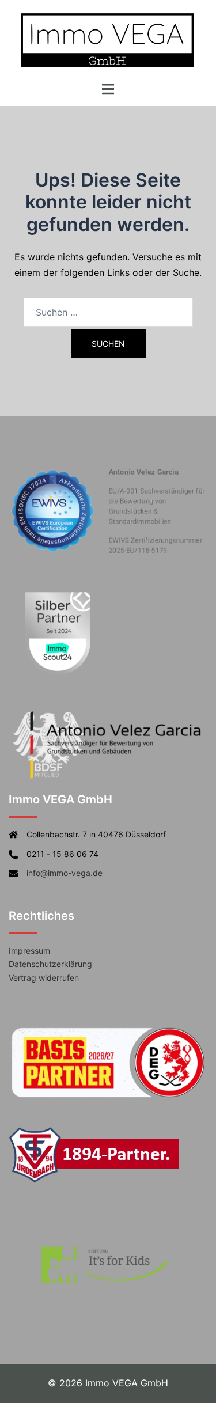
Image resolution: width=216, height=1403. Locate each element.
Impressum (29, 950)
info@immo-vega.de (64, 873)
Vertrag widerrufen (44, 978)
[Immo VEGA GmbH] (108, 39)
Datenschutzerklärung (50, 964)
